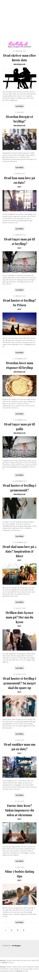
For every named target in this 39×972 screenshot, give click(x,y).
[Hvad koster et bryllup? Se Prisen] (19, 324)
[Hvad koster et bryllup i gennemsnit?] (19, 508)
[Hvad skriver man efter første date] (19, 78)
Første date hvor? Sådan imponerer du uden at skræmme (19, 810)
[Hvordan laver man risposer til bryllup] (19, 385)
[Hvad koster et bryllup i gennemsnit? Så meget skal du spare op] (19, 706)
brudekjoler (19, 64)
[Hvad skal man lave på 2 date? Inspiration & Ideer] (19, 574)
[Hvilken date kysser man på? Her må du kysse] (19, 640)
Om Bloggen (16, 946)
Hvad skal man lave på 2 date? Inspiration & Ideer (19, 551)
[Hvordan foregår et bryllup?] (19, 139)
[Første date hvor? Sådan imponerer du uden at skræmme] (19, 833)
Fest (20, 187)
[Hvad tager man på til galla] (19, 447)
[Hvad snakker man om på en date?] (19, 767)
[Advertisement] (19, 21)
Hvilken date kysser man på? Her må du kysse (19, 617)
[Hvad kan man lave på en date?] (19, 200)
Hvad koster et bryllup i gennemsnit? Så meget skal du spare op (19, 683)
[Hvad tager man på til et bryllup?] (19, 262)
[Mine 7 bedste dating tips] (19, 894)
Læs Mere (19, 106)
